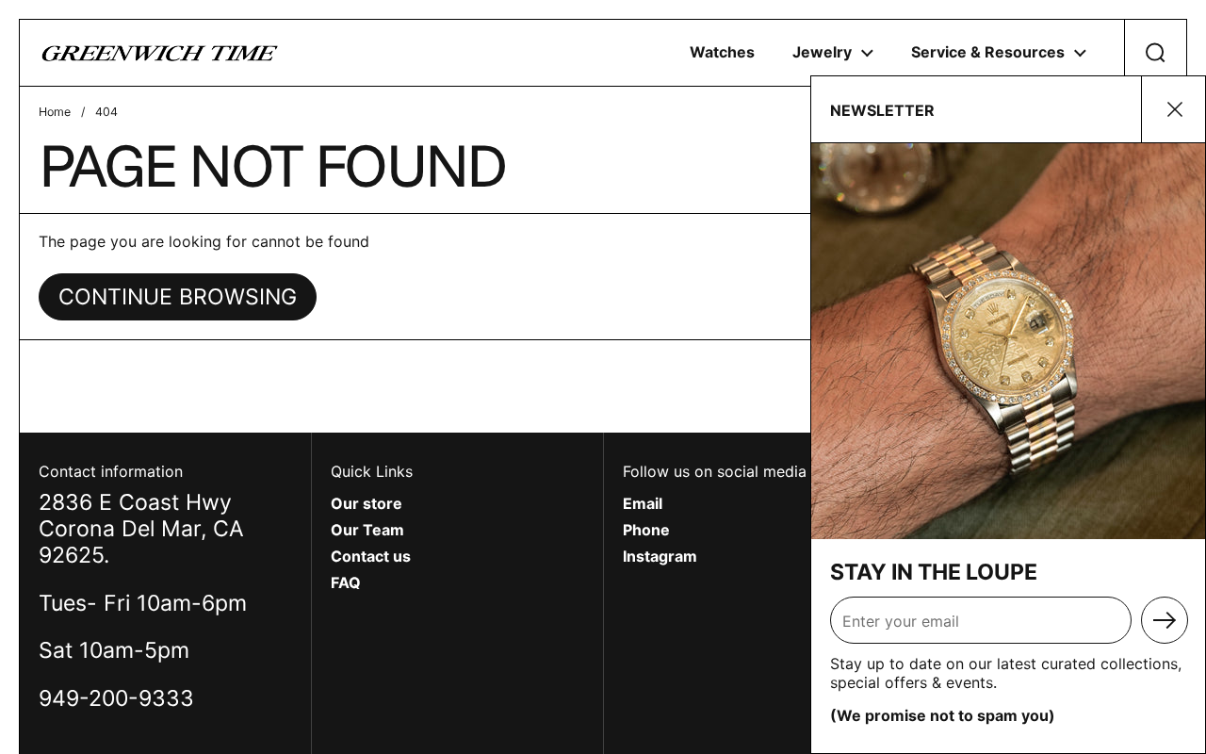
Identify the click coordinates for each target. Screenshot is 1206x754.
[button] (1155, 53)
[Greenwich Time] (160, 53)
